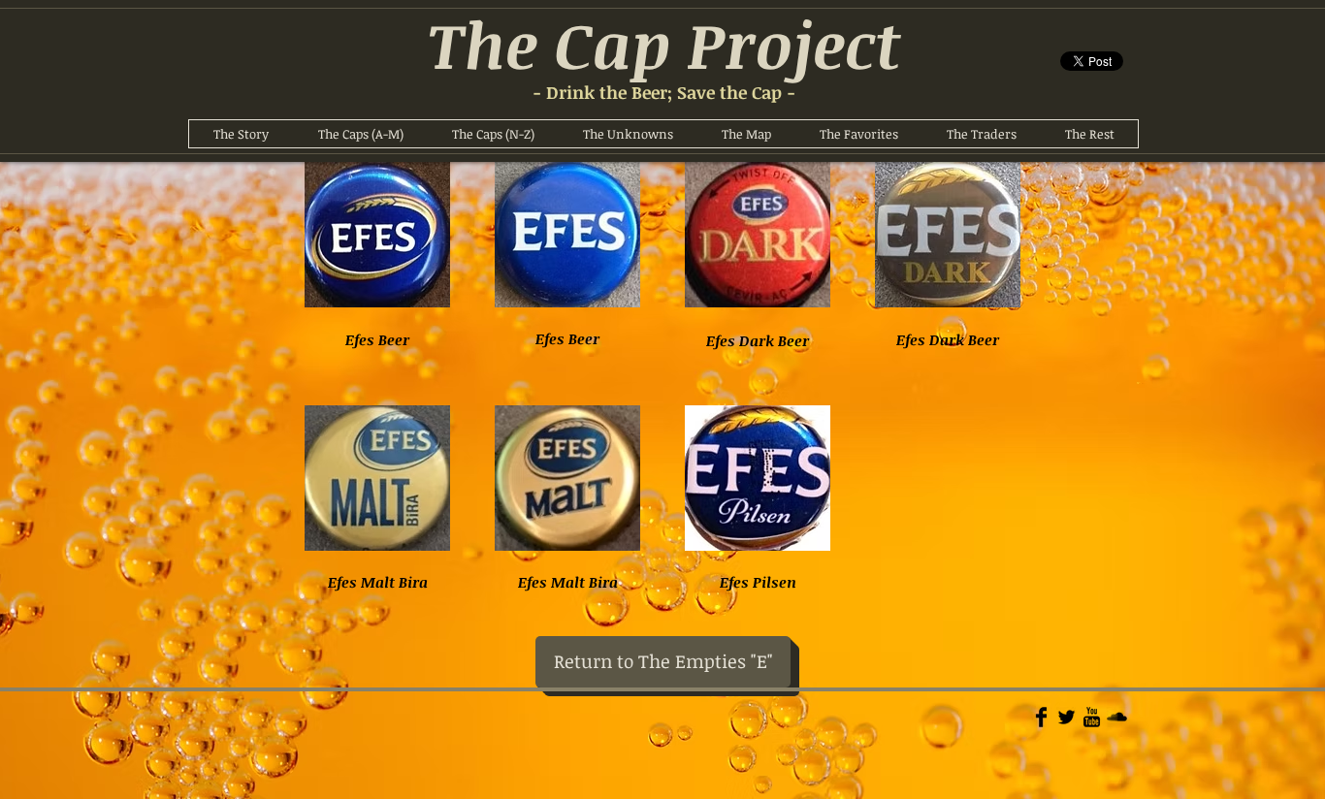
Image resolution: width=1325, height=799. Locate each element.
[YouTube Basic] (1092, 717)
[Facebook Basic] (1041, 717)
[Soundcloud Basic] (1117, 717)
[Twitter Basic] (1066, 717)
